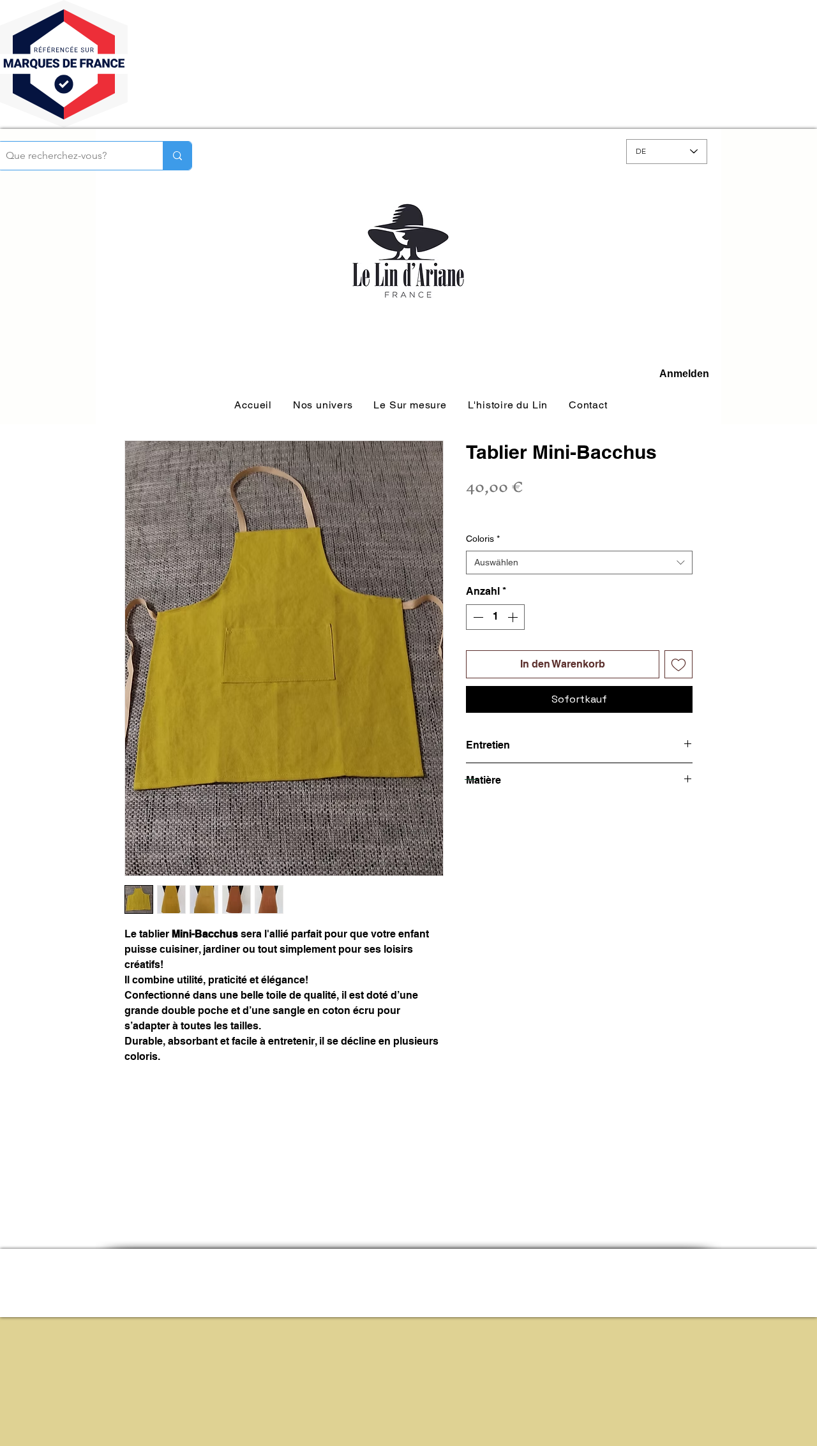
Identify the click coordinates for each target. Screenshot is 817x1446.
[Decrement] (477, 617)
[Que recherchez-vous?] (177, 156)
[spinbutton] (495, 617)
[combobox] (579, 563)
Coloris (483, 538)
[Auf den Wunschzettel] (678, 664)
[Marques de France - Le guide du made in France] (64, 125)
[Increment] (514, 617)
